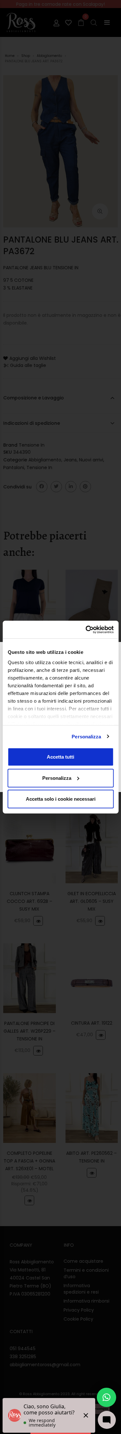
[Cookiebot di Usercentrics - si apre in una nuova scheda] (86, 629)
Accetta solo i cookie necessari (61, 799)
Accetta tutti (60, 757)
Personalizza (86, 736)
